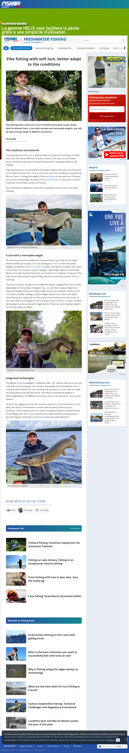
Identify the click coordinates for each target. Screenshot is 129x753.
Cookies (40, 746)
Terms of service (53, 746)
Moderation (77, 746)
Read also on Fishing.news (21, 620)
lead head (49, 176)
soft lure (50, 179)
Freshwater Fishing (21, 48)
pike (30, 155)
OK (118, 740)
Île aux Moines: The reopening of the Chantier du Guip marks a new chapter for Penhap (112, 304)
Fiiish (34, 263)
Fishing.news (39, 750)
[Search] (123, 40)
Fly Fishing (104, 48)
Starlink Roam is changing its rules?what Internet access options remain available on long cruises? (112, 328)
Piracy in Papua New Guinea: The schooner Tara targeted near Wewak (112, 316)
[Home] (6, 48)
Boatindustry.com (99, 382)
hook (37, 410)
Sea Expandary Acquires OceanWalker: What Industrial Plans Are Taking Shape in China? (111, 417)
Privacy (66, 746)
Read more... (110, 740)
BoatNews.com (97, 293)
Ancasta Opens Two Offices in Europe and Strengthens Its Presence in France (112, 405)
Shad (27, 266)
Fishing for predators (86, 48)
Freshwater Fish (65, 48)
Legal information (26, 746)
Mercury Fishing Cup (44, 48)
